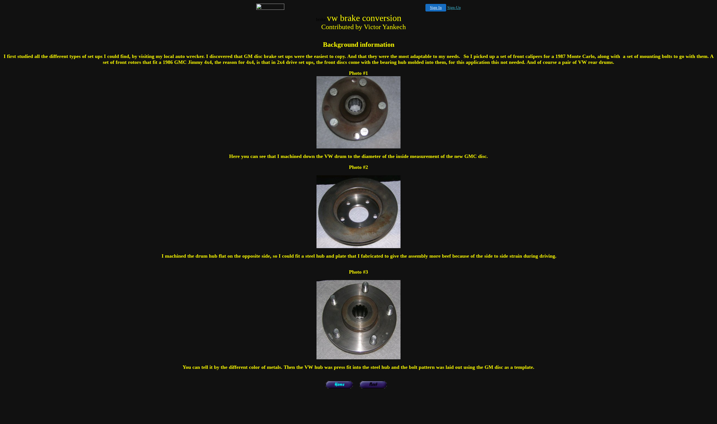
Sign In (436, 8)
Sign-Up (454, 8)
